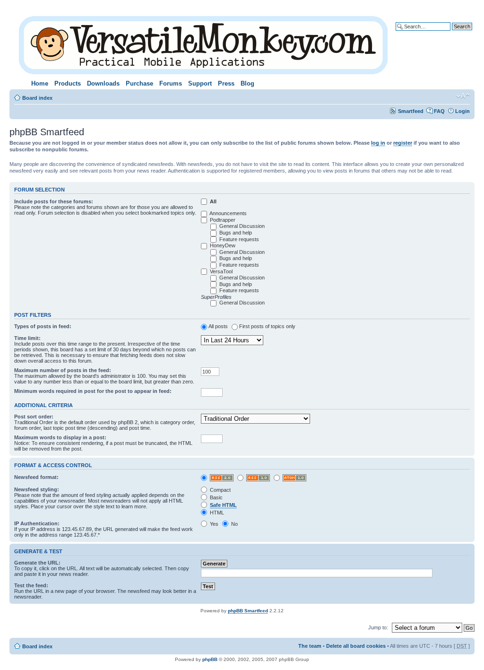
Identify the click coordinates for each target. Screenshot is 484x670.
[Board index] (203, 43)
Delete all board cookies (356, 646)
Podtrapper (222, 220)
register (402, 143)
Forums (170, 83)
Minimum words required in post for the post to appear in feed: (93, 391)
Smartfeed (411, 111)
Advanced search (450, 33)
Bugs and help (235, 232)
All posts (218, 326)
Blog (247, 83)
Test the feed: (31, 585)
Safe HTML (223, 505)
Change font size (463, 96)
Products (67, 83)
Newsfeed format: (36, 477)
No (234, 524)
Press (226, 83)
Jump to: (378, 627)
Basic (215, 497)
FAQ (439, 111)
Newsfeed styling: (36, 489)
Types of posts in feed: (42, 326)
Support (200, 83)
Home (39, 83)
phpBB (209, 659)
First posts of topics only (267, 326)
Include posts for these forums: (53, 201)
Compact (219, 490)
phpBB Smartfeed (248, 610)
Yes (213, 524)
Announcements (228, 213)
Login (462, 111)
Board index (37, 98)
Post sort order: (33, 416)
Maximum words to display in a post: (60, 437)
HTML (216, 512)
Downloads (103, 83)
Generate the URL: (37, 563)
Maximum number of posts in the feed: (62, 370)
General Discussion (242, 226)
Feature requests (239, 239)
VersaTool (221, 271)
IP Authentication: (37, 523)
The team (309, 646)
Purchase (139, 83)
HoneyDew (222, 245)
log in (378, 143)
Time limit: (27, 338)
